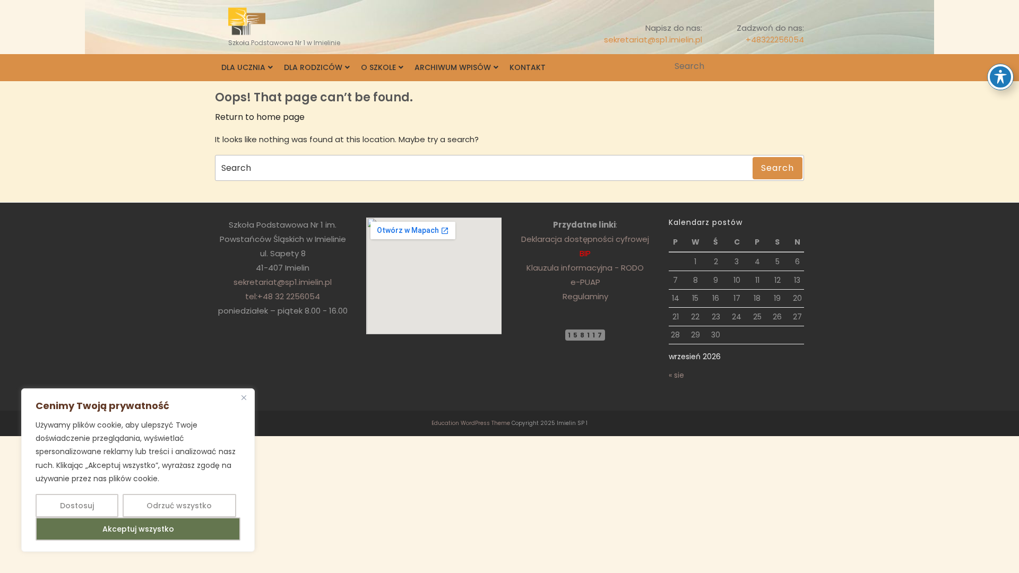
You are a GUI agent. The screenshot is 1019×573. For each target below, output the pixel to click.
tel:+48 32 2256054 (282, 296)
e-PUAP (585, 282)
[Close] (243, 397)
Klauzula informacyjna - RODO (585, 267)
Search (797, 66)
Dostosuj (77, 505)
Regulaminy (585, 296)
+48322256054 (775, 39)
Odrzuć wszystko (179, 505)
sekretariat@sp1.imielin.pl (653, 39)
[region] (138, 470)
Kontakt (528, 67)
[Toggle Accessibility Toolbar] (1000, 77)
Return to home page (260, 117)
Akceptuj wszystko (138, 529)
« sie (676, 375)
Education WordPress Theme (470, 423)
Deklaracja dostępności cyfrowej (585, 239)
